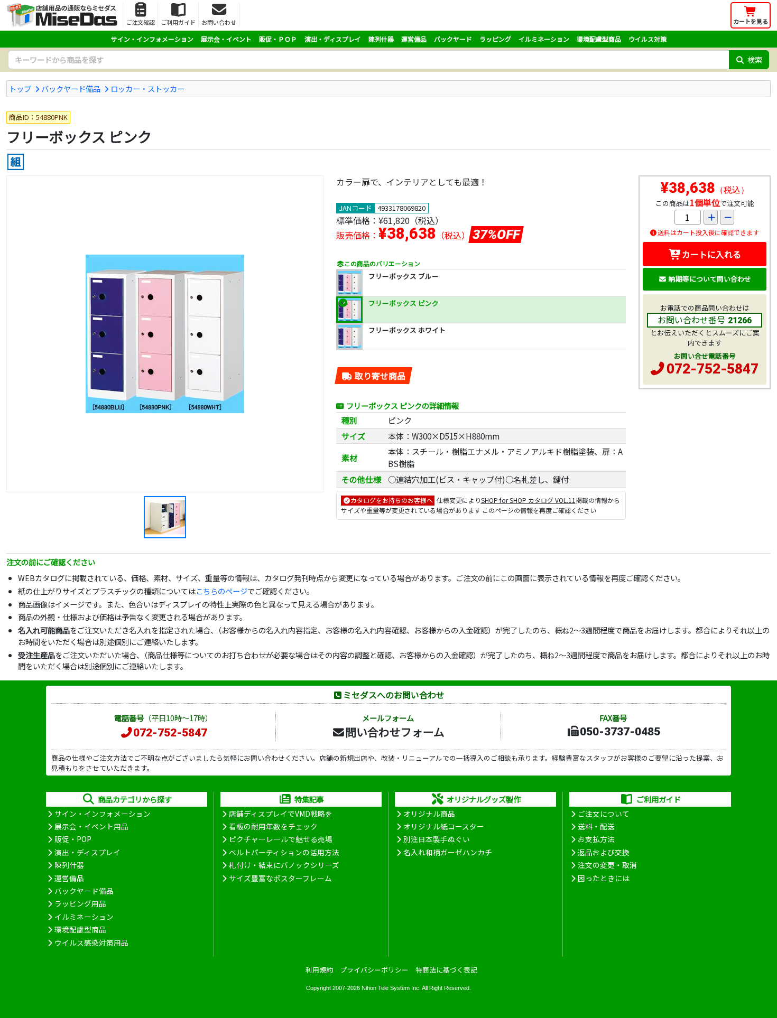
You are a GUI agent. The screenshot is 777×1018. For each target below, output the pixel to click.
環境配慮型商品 (599, 38)
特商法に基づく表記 (446, 970)
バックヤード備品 (70, 88)
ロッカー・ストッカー (147, 88)
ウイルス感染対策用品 (91, 942)
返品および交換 (604, 852)
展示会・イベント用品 (91, 826)
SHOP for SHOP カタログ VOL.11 (528, 500)
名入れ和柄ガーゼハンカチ (447, 852)
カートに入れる (711, 254)
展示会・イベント (226, 38)
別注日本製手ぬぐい (436, 839)
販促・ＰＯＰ (278, 38)
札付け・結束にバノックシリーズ (284, 865)
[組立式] (15, 162)
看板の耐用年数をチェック (273, 826)
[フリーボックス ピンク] (165, 334)
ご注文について (604, 813)
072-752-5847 (712, 369)
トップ (20, 88)
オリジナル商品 (429, 813)
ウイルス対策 (647, 38)
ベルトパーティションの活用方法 (284, 852)
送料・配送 (596, 826)
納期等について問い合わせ (710, 279)
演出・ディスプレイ (332, 38)
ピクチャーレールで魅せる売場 (280, 839)
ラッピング (495, 38)
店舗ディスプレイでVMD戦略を (280, 813)
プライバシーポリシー (374, 970)
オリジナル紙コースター (443, 826)
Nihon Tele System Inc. (391, 988)
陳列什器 (381, 38)
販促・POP (72, 839)
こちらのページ (221, 590)
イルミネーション (544, 38)
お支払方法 (596, 839)
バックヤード (453, 38)
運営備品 (414, 38)
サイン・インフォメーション (152, 38)
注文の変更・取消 (607, 865)
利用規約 (319, 970)
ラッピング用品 (80, 903)
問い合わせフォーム (395, 732)
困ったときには (604, 878)
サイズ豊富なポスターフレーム (280, 878)
